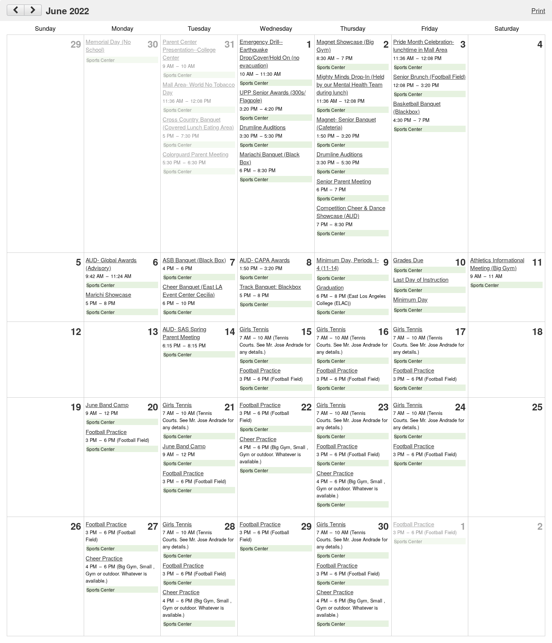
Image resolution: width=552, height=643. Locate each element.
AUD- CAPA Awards (265, 260)
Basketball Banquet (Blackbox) (416, 107)
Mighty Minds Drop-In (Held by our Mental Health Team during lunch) (350, 84)
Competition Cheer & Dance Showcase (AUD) (351, 211)
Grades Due (408, 260)
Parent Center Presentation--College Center (189, 49)
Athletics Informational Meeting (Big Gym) (497, 264)
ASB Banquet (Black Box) (194, 260)
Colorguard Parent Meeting (195, 154)
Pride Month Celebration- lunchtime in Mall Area (423, 45)
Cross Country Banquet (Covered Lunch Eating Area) (198, 123)
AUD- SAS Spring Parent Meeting (184, 333)
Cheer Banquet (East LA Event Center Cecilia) (192, 290)
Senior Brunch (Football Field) (429, 76)
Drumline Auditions (263, 127)
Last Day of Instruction (420, 279)
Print (538, 10)
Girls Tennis (254, 329)
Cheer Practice (258, 439)
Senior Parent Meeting (344, 181)
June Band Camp (107, 405)
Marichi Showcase (108, 294)
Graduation (330, 287)
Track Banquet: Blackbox (270, 286)
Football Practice (260, 370)
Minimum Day (410, 299)
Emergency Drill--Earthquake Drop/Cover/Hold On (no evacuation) (269, 53)
